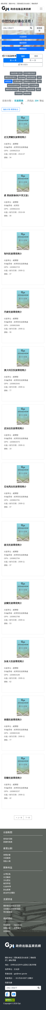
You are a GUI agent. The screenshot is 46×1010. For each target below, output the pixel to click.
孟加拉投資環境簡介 (14, 428)
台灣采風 (6, 874)
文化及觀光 (34, 85)
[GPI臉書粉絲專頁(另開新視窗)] (8, 994)
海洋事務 (22, 89)
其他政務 (19, 93)
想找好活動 (7, 839)
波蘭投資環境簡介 (13, 603)
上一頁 (20, 817)
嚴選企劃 (7, 848)
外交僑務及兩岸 (29, 73)
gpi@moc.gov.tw (20, 974)
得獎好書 (6, 855)
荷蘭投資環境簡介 (13, 778)
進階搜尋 (39, 29)
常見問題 (6, 925)
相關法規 (6, 928)
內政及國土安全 (16, 73)
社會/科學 (7, 886)
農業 (39, 81)
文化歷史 (6, 880)
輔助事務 (27, 93)
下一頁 (27, 817)
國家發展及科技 (11, 89)
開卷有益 (7, 867)
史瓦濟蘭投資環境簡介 (15, 137)
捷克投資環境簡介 (13, 545)
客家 (38, 89)
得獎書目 (17, 928)
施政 (23, 56)
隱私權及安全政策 (23, 3)
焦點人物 (6, 861)
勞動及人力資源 (29, 81)
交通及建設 (18, 81)
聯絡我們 (35, 3)
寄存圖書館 (7, 912)
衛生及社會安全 (13, 85)
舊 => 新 (33, 60)
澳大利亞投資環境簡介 (15, 370)
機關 (36, 56)
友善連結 (6, 931)
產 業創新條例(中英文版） (17, 195)
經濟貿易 (8, 81)
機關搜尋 (23, 49)
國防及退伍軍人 (10, 77)
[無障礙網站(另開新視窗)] (10, 1000)
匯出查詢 (24, 64)
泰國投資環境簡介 (13, 719)
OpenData (18, 925)
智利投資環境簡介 (13, 253)
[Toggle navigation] (41, 8)
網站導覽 (4, 3)
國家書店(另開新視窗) (12, 906)
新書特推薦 (7, 842)
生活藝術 (6, 877)
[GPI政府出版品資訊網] (16, 9)
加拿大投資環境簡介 (14, 661)
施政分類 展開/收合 (10, 109)
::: (5, 941)
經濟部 (15, 144)
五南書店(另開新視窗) (12, 909)
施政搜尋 (23, 43)
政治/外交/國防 (9, 893)
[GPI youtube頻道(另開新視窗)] (14, 994)
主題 (10, 56)
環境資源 (24, 85)
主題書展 (6, 858)
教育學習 (6, 883)
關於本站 (12, 3)
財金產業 (6, 890)
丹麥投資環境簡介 (13, 312)
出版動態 (7, 832)
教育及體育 (31, 77)
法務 (39, 77)
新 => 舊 (13, 60)
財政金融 (22, 77)
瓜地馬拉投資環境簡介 (15, 486)
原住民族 (31, 89)
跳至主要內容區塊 (6, 1)
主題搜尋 (23, 37)
